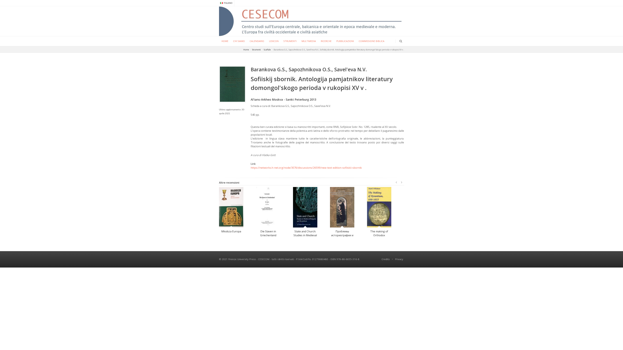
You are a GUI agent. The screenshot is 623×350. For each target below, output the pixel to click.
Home (246, 49)
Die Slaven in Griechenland (268, 233)
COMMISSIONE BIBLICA (371, 41)
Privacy (399, 259)
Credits (386, 259)
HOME (224, 41)
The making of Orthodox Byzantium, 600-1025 (379, 237)
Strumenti (256, 49)
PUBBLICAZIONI (345, 41)
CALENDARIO (257, 41)
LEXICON (274, 41)
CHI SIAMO (239, 41)
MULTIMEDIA (308, 41)
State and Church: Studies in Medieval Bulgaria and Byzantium (305, 237)
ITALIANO (228, 3)
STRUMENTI (290, 41)
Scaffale (267, 49)
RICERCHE (326, 41)
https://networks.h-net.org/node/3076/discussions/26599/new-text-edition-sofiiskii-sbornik (306, 167)
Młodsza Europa (231, 231)
